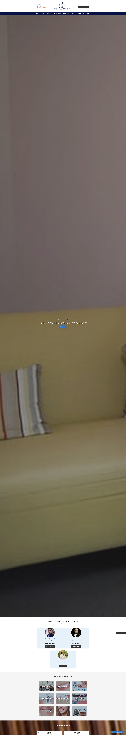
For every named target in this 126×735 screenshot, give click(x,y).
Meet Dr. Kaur (63, 666)
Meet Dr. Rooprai (49, 646)
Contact (88, 13)
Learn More (63, 326)
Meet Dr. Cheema (76, 646)
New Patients (81, 13)
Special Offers (66, 13)
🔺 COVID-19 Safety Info (41, 7)
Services (49, 13)
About (42, 13)
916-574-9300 (41, 6)
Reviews (74, 13)
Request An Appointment (83, 6)
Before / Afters (57, 13)
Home (37, 13)
